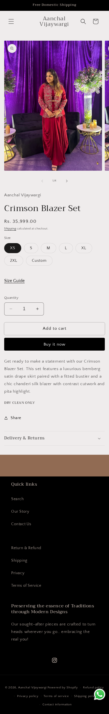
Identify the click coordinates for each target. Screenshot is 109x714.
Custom (39, 260)
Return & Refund (26, 548)
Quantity (11, 298)
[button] (11, 21)
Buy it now (54, 344)
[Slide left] (42, 181)
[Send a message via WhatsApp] (99, 694)
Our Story (20, 511)
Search (17, 499)
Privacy (17, 573)
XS (12, 248)
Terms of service (56, 696)
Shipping (10, 228)
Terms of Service (26, 585)
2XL (13, 260)
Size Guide (14, 280)
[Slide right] (67, 181)
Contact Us (21, 524)
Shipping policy (85, 696)
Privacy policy (28, 696)
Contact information (57, 704)
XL (83, 248)
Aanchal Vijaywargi (32, 687)
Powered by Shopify (63, 687)
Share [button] (16, 418)
